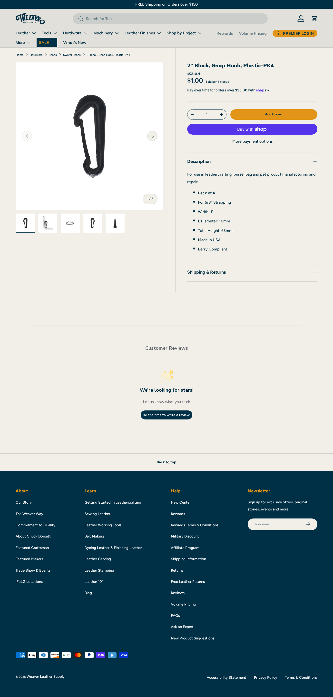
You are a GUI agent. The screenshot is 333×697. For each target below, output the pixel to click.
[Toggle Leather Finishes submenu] (159, 33)
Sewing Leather (97, 514)
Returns (177, 570)
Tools (46, 32)
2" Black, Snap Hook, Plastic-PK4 (108, 55)
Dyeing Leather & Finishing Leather (113, 548)
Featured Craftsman (32, 548)
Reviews (178, 593)
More (20, 42)
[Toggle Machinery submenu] (117, 33)
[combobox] (170, 18)
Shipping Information (188, 559)
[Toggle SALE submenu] (53, 43)
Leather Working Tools (103, 525)
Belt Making (94, 536)
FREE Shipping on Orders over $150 (166, 4)
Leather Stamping (99, 570)
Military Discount (185, 536)
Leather (23, 32)
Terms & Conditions (301, 677)
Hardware (72, 32)
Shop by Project (181, 32)
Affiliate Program (185, 548)
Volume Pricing (253, 33)
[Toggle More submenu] (29, 43)
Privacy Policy (265, 677)
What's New (74, 42)
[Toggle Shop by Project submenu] (200, 33)
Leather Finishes (140, 32)
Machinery (103, 32)
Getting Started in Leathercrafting (113, 502)
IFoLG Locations (29, 581)
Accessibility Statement (226, 677)
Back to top (166, 462)
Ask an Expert (182, 627)
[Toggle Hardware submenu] (85, 33)
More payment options (252, 141)
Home (20, 55)
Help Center (181, 502)
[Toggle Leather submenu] (34, 33)
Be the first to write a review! (166, 415)
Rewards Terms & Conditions (194, 525)
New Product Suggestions (192, 638)
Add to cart (274, 114)
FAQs (175, 615)
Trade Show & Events (33, 570)
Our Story (24, 502)
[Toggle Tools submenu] (55, 33)
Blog (88, 593)
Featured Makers (29, 559)
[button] (314, 18)
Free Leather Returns (188, 581)
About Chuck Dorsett (33, 536)
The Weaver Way (29, 514)
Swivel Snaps (72, 55)
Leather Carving (98, 559)
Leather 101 (94, 581)
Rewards (224, 33)
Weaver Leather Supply (46, 676)
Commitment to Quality (35, 525)
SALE (44, 42)
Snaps (53, 55)
